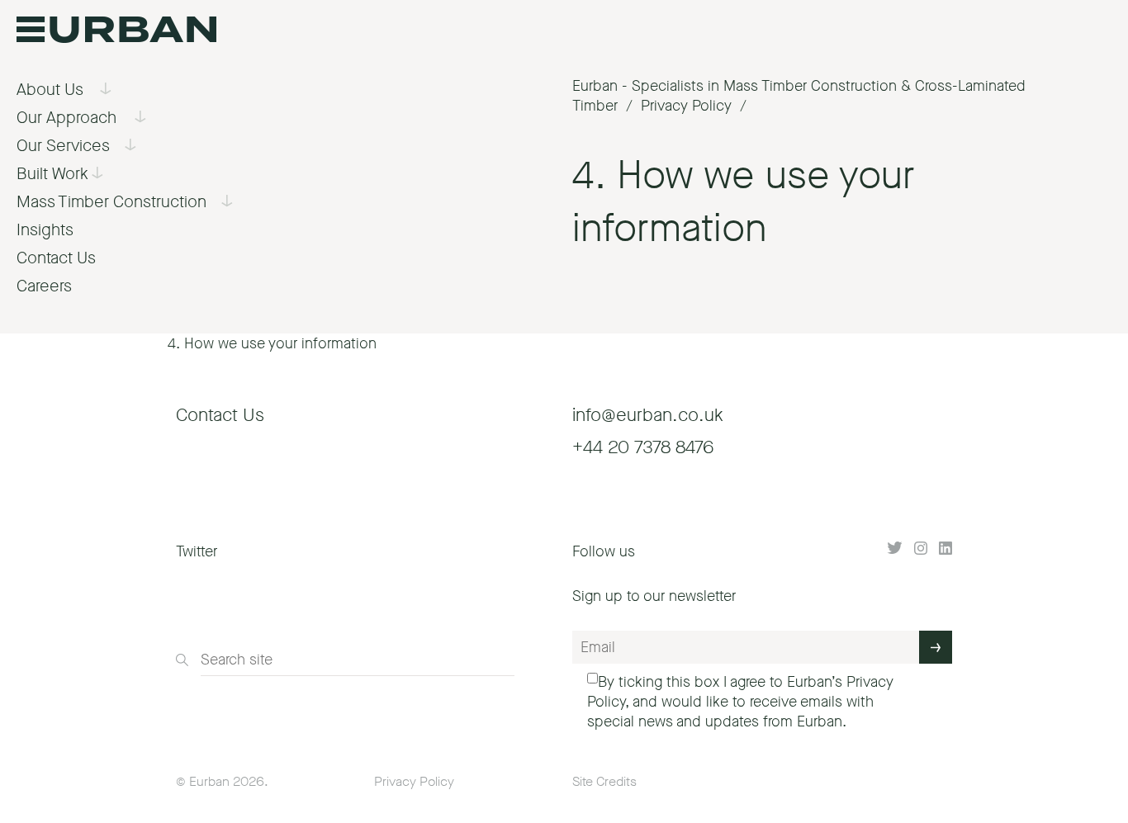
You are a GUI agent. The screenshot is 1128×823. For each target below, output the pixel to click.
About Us (50, 89)
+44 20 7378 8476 (642, 447)
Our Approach (66, 117)
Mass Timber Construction (111, 202)
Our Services (63, 146)
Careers (44, 286)
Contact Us (56, 258)
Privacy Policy (414, 781)
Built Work (52, 174)
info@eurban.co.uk (647, 415)
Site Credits (604, 781)
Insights (45, 230)
